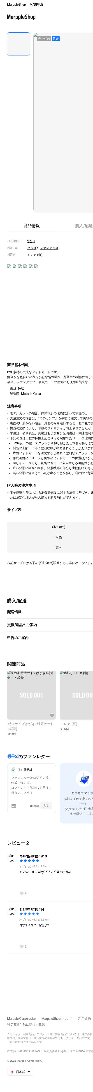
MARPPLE (36, 4)
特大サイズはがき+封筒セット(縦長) (30, 726)
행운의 (31, 241)
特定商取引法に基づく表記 (26, 1024)
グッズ (31, 248)
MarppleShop (16, 4)
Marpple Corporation (21, 1018)
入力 (46, 806)
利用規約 (84, 1018)
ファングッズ (49, 248)
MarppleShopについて (57, 1018)
